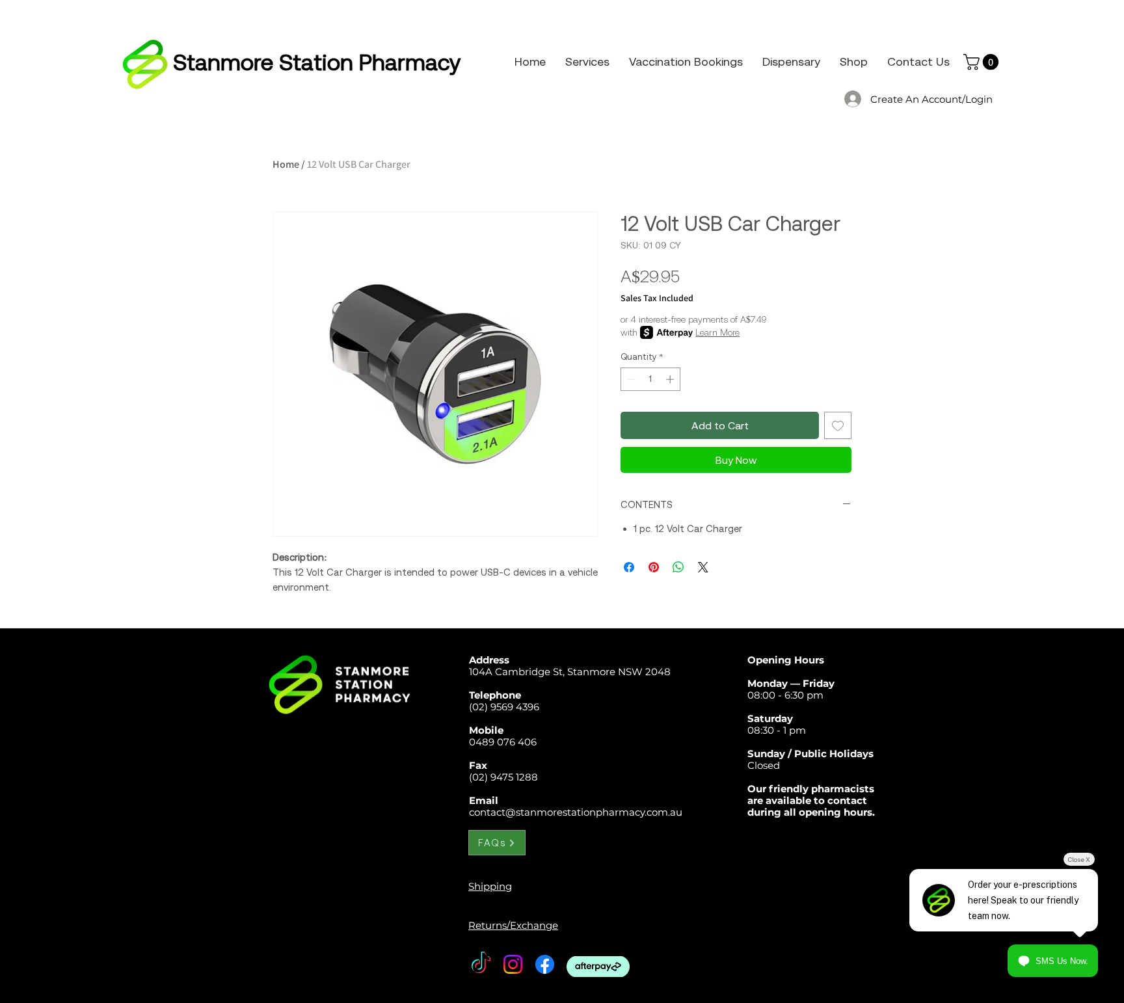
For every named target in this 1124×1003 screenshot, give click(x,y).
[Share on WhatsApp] (678, 567)
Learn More (717, 332)
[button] (982, 62)
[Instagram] (513, 964)
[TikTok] (481, 964)
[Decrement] (630, 379)
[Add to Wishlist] (837, 425)
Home (286, 164)
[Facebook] (544, 964)
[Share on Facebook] (629, 567)
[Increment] (671, 379)
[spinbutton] (650, 379)
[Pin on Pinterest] (654, 567)
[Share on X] (703, 567)
